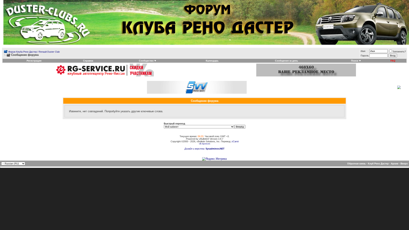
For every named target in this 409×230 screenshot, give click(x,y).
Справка (88, 60)
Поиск (354, 60)
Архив (394, 163)
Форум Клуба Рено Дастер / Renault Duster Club (34, 51)
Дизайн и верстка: (195, 148)
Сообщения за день (286, 60)
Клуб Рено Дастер (378, 163)
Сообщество (146, 60)
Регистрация (34, 60)
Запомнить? (399, 51)
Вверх (404, 163)
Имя (363, 51)
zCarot (235, 141)
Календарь (212, 60)
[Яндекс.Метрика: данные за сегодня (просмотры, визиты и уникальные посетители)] (214, 159)
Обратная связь (356, 163)
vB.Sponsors (204, 144)
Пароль (365, 55)
